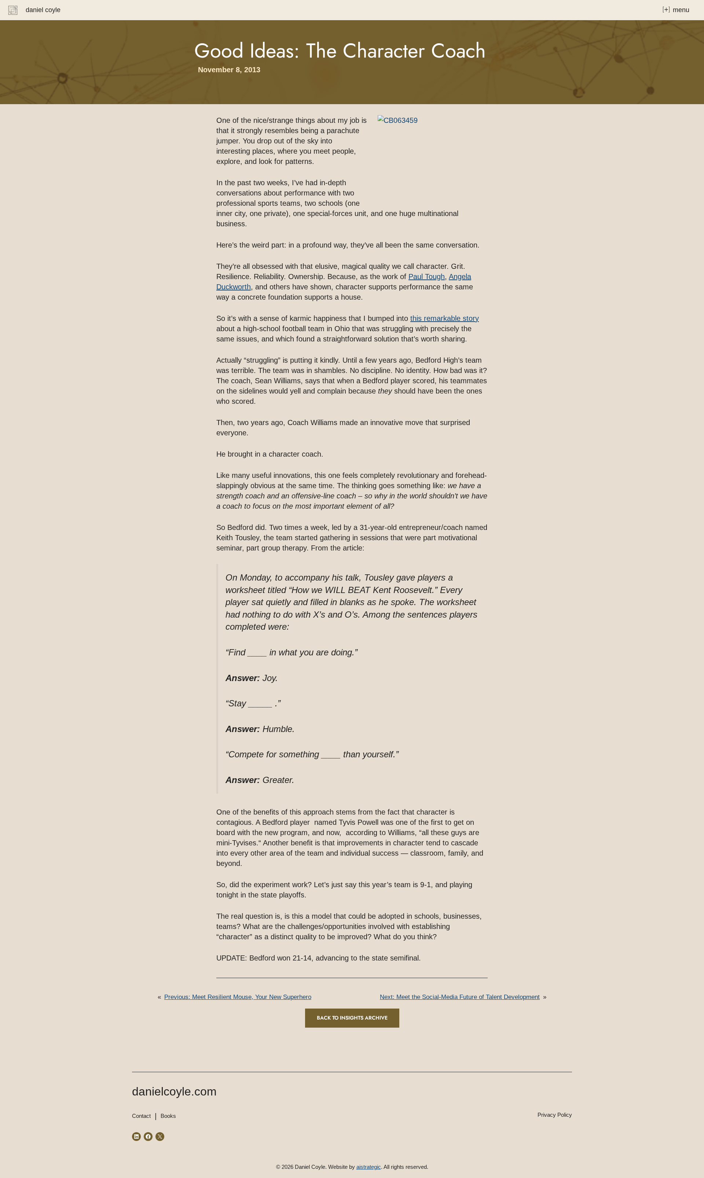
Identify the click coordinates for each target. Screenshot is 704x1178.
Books (168, 1116)
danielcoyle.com (174, 1091)
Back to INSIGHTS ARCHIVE (352, 1017)
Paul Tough (426, 276)
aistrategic (368, 1167)
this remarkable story (444, 318)
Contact (141, 1116)
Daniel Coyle (43, 10)
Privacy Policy (555, 1115)
